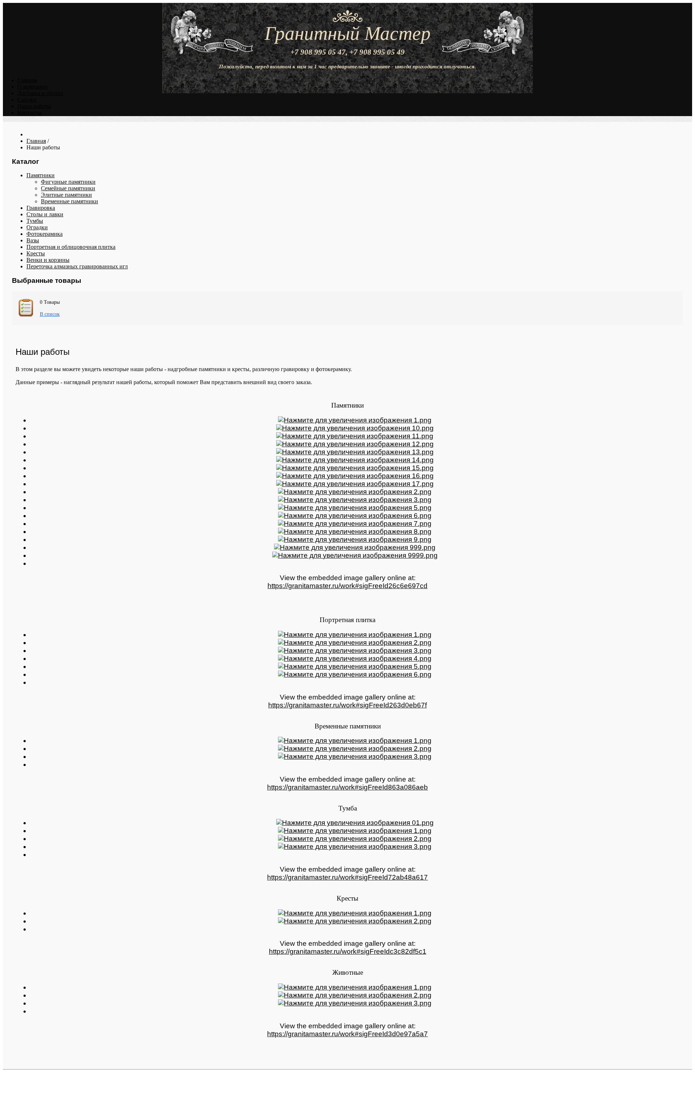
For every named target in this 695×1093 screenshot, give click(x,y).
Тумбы (34, 221)
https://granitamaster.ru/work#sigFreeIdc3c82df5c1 (347, 951)
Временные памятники (69, 201)
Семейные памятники (68, 188)
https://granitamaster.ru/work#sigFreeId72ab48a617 (347, 877)
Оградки (37, 227)
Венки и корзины (48, 260)
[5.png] (354, 507)
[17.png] (355, 484)
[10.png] (355, 428)
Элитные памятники (66, 195)
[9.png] (354, 539)
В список (50, 314)
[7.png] (354, 523)
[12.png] (355, 444)
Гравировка (40, 208)
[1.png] (354, 420)
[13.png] (355, 452)
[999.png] (354, 547)
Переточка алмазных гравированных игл (77, 266)
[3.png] (354, 499)
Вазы (32, 240)
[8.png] (354, 531)
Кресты (35, 253)
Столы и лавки (44, 214)
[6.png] (354, 515)
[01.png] (355, 822)
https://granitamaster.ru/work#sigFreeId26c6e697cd (347, 586)
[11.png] (354, 436)
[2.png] (354, 492)
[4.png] (354, 658)
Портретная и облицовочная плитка (70, 247)
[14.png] (355, 460)
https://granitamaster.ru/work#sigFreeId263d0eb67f (347, 705)
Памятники (40, 175)
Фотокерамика (44, 234)
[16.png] (355, 476)
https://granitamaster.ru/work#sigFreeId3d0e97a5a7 (347, 1034)
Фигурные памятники (68, 182)
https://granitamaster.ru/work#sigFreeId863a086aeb (347, 787)
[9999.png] (355, 555)
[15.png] (355, 468)
